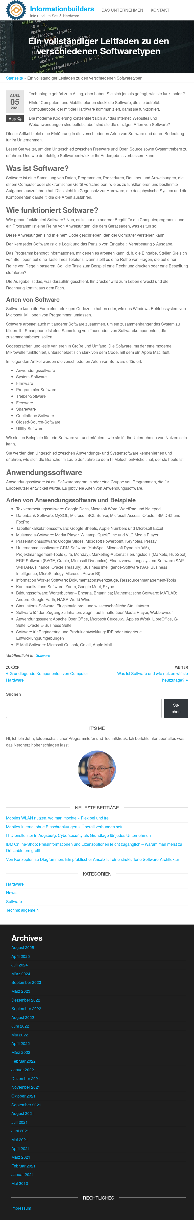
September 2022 (26, 1008)
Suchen (13, 694)
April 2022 (20, 1043)
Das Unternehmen (122, 10)
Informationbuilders (62, 8)
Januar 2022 (22, 1070)
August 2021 (22, 1113)
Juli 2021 (19, 1122)
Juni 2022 (20, 1026)
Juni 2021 (20, 1131)
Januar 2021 (22, 1174)
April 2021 (20, 1148)
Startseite (14, 78)
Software (43, 655)
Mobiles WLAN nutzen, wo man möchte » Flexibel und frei (58, 818)
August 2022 (22, 1017)
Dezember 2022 (25, 1000)
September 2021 (26, 1105)
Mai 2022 (19, 1035)
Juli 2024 (19, 965)
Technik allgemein (22, 910)
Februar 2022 (23, 1061)
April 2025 (20, 956)
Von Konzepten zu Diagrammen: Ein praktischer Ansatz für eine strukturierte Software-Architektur (92, 859)
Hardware (15, 884)
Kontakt (160, 10)
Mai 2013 (19, 1183)
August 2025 (22, 947)
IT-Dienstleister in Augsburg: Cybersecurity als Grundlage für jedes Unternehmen (78, 835)
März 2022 (20, 1052)
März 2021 (20, 1157)
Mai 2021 (19, 1139)
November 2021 (25, 1087)
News (11, 892)
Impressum (21, 1208)
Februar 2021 (23, 1166)
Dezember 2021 (25, 1078)
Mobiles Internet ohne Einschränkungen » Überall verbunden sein (65, 827)
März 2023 (20, 991)
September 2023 (26, 982)
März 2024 (20, 974)
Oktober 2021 (23, 1096)
